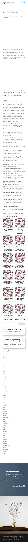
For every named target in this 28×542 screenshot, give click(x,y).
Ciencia (4, 373)
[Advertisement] (14, 34)
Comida (4, 377)
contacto (6, 346)
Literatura (5, 411)
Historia (4, 405)
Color (4, 375)
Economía (5, 389)
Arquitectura (5, 363)
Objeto (4, 425)
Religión (4, 435)
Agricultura (5, 355)
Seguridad (5, 439)
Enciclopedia (10, 11)
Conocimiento (6, 379)
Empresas (5, 393)
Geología (5, 403)
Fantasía (4, 395)
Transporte (5, 449)
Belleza (4, 369)
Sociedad (5, 441)
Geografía (5, 401)
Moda (4, 419)
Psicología (5, 431)
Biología (4, 371)
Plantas (4, 427)
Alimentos (5, 357)
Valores (4, 453)
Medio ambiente (6, 417)
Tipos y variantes (6, 445)
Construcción (6, 381)
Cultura (4, 383)
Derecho (4, 387)
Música (4, 421)
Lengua (4, 409)
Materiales (5, 415)
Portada (4, 11)
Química (4, 433)
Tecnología (5, 443)
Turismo (4, 451)
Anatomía (5, 359)
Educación (5, 391)
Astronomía (5, 367)
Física (4, 399)
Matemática (5, 413)
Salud (4, 437)
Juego (4, 407)
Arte (14, 11)
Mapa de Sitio (16, 539)
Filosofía (4, 397)
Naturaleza (5, 423)
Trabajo (4, 447)
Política (4, 429)
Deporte (4, 385)
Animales (5, 361)
